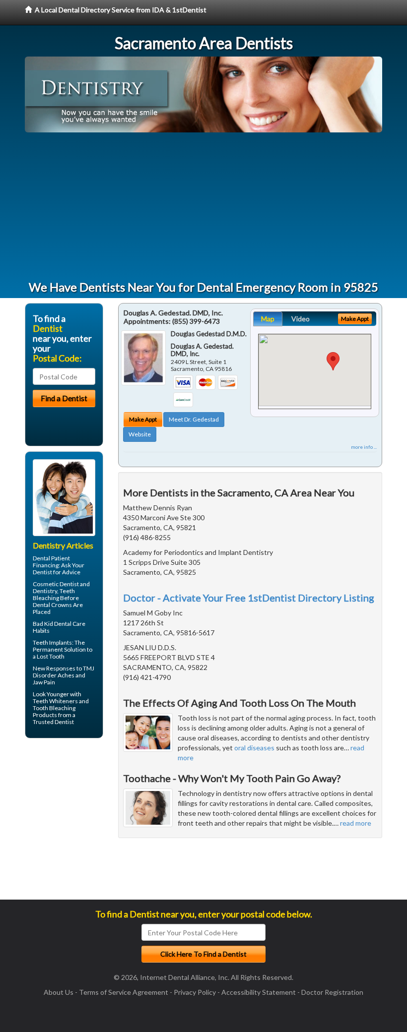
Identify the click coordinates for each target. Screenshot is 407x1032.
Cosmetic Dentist (56, 584)
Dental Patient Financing (51, 561)
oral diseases (254, 747)
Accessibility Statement (258, 992)
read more (355, 823)
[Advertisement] (203, 206)
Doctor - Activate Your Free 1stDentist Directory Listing (248, 598)
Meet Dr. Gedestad (194, 419)
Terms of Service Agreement (123, 992)
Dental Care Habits (59, 627)
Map (267, 318)
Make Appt (143, 419)
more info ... (364, 447)
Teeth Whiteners (55, 701)
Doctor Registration (332, 992)
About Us (58, 992)
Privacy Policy (195, 992)
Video (300, 318)
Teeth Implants (52, 642)
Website (140, 434)
